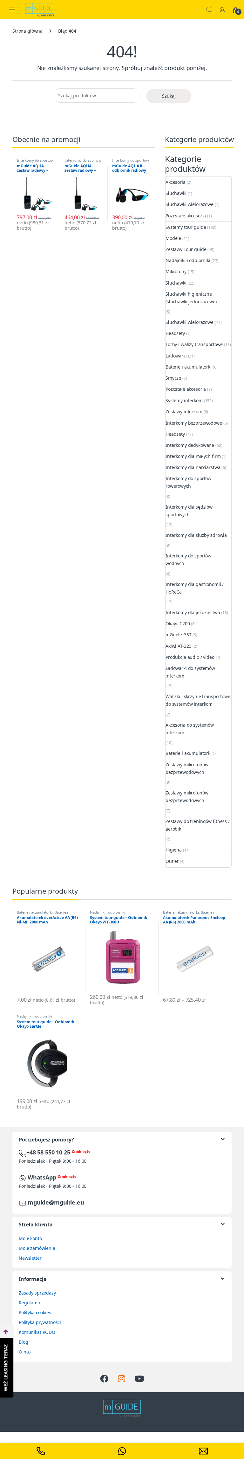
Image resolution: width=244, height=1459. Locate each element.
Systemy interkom (184, 400)
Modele (173, 238)
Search (209, 9)
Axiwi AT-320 (178, 646)
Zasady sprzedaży (37, 1293)
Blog (23, 1342)
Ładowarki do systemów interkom (190, 672)
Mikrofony (176, 271)
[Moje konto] (222, 10)
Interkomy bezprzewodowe (194, 423)
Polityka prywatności (40, 1322)
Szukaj (169, 96)
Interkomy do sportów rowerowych (188, 482)
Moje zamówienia (37, 1248)
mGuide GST (179, 635)
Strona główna (27, 31)
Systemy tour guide (186, 227)
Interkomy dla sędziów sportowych (189, 510)
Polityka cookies (35, 1312)
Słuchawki (176, 193)
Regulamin (30, 1303)
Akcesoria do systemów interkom (190, 729)
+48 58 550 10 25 (49, 1152)
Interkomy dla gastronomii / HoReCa (195, 588)
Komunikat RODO (37, 1332)
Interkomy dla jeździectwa (193, 612)
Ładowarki (176, 356)
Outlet (172, 861)
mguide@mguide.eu (56, 1202)
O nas (25, 1352)
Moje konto (30, 1238)
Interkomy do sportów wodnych (35, 162)
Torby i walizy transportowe (194, 344)
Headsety (175, 333)
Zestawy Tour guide (186, 249)
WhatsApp (43, 1177)
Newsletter (30, 1258)
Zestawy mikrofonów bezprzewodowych (187, 768)
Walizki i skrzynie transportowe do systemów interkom (198, 700)
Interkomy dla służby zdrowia (196, 535)
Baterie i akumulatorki (189, 367)
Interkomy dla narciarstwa (193, 467)
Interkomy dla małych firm (193, 456)
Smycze (173, 378)
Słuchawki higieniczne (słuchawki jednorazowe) (191, 298)
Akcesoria (176, 182)
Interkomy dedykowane (190, 445)
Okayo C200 (178, 623)
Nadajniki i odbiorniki (188, 260)
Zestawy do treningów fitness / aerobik (198, 825)
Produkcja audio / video (190, 657)
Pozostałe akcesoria (186, 216)
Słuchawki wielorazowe (190, 204)
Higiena (174, 850)
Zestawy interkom (184, 411)
